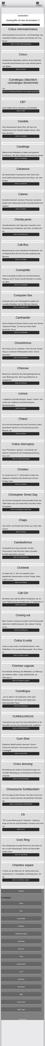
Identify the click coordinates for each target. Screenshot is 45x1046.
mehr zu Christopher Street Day (21, 509)
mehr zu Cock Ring (21, 854)
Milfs (21, 994)
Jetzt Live (21, 949)
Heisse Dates (21, 964)
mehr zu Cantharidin (20, 332)
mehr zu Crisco (21, 69)
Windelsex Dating (21, 934)
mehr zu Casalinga (21, 158)
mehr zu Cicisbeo (21, 484)
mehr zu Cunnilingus (21, 706)
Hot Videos (21, 987)
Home (21, 25)
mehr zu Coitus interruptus (20, 459)
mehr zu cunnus (21, 408)
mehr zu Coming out (20, 630)
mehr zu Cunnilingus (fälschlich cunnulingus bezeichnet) (20, 91)
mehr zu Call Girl (20, 605)
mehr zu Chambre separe (20, 880)
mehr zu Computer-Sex (20, 307)
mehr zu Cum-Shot (21, 753)
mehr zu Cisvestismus (21, 358)
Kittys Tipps (21, 1009)
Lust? (21, 972)
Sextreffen (21, 979)
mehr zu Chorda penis (21, 234)
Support (21, 891)
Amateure (21, 926)
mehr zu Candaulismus (20, 557)
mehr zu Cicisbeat (21, 582)
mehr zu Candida (21, 136)
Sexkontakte (21, 918)
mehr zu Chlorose (21, 383)
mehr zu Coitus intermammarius (20, 44)
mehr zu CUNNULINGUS (21, 728)
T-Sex (21, 956)
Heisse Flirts (21, 1002)
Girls (21, 911)
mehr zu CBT (21, 111)
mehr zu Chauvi (21, 433)
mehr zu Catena (21, 209)
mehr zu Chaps (21, 532)
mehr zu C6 (21, 829)
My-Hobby (21, 941)
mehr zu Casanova (21, 184)
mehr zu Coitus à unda (20, 655)
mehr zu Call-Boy (21, 259)
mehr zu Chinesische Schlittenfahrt (20, 804)
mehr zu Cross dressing (21, 779)
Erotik (21, 903)
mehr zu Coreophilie (20, 285)
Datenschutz (22, 1019)
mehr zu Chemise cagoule (20, 680)
